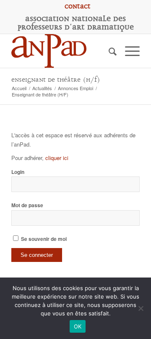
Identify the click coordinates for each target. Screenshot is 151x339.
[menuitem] (77, 6)
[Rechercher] (108, 51)
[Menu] (128, 51)
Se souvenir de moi (43, 239)
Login (17, 172)
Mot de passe (27, 205)
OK (78, 326)
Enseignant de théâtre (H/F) (55, 80)
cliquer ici (56, 158)
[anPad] (62, 51)
